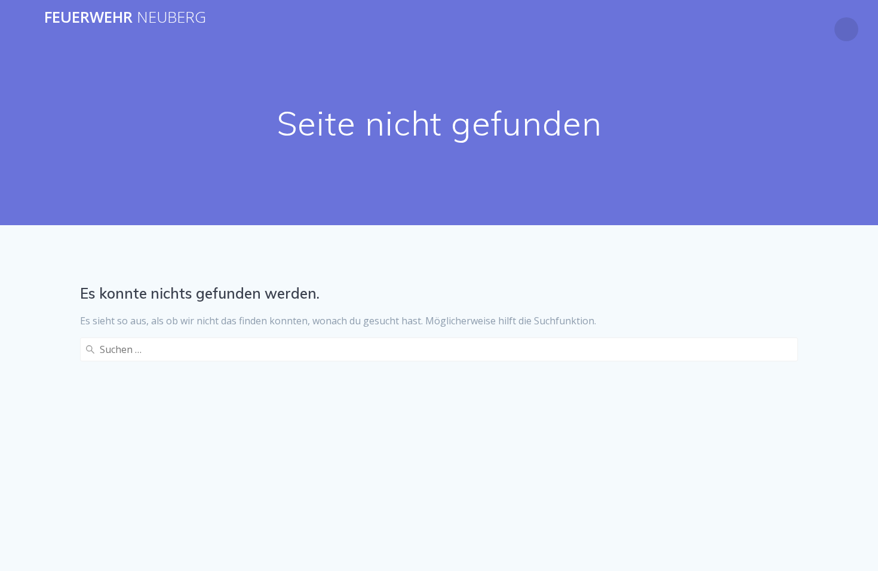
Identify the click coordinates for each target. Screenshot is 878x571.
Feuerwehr (125, 17)
